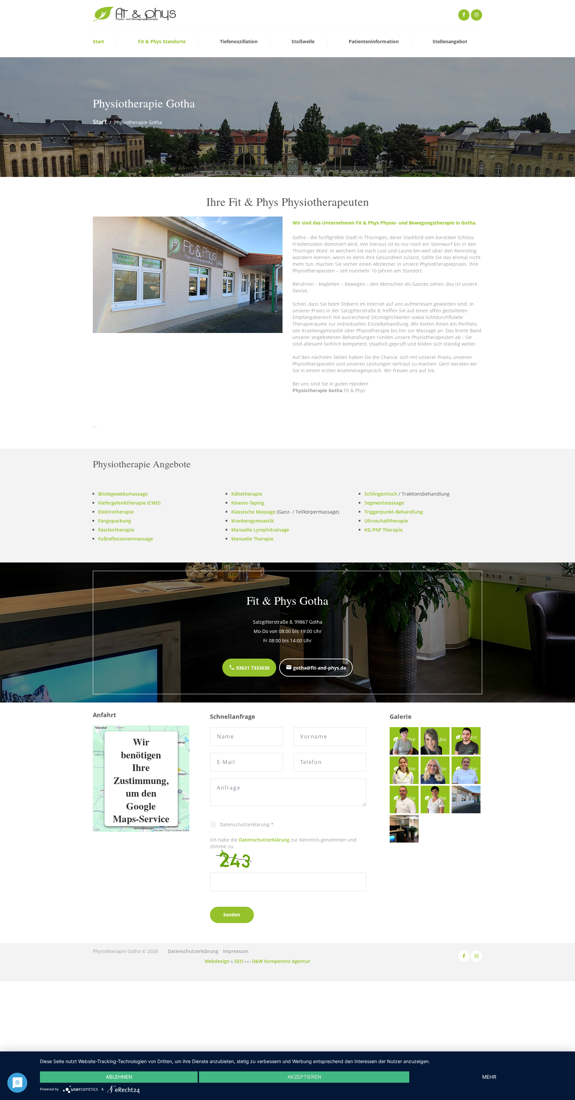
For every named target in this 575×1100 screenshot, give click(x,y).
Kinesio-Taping (247, 502)
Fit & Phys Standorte (162, 42)
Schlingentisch (380, 493)
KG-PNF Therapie (383, 529)
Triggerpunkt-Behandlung (393, 511)
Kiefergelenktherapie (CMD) (129, 502)
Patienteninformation (374, 42)
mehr (489, 1077)
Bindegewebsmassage (123, 493)
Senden (231, 914)
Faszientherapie (116, 529)
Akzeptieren (304, 1077)
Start (98, 42)
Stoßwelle (302, 42)
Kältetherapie (246, 493)
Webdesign (224, 959)
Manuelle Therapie (252, 538)
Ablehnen (119, 1077)
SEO (242, 959)
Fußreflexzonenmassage (125, 538)
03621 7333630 (252, 667)
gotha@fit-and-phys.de (319, 667)
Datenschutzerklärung (264, 839)
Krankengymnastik (252, 520)
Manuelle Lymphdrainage (260, 529)
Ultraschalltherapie (386, 520)
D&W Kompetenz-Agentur (277, 959)
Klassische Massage (253, 511)
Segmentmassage (384, 502)
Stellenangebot (450, 42)
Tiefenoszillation (239, 42)
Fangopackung (114, 520)
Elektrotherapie (116, 511)
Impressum (235, 950)
